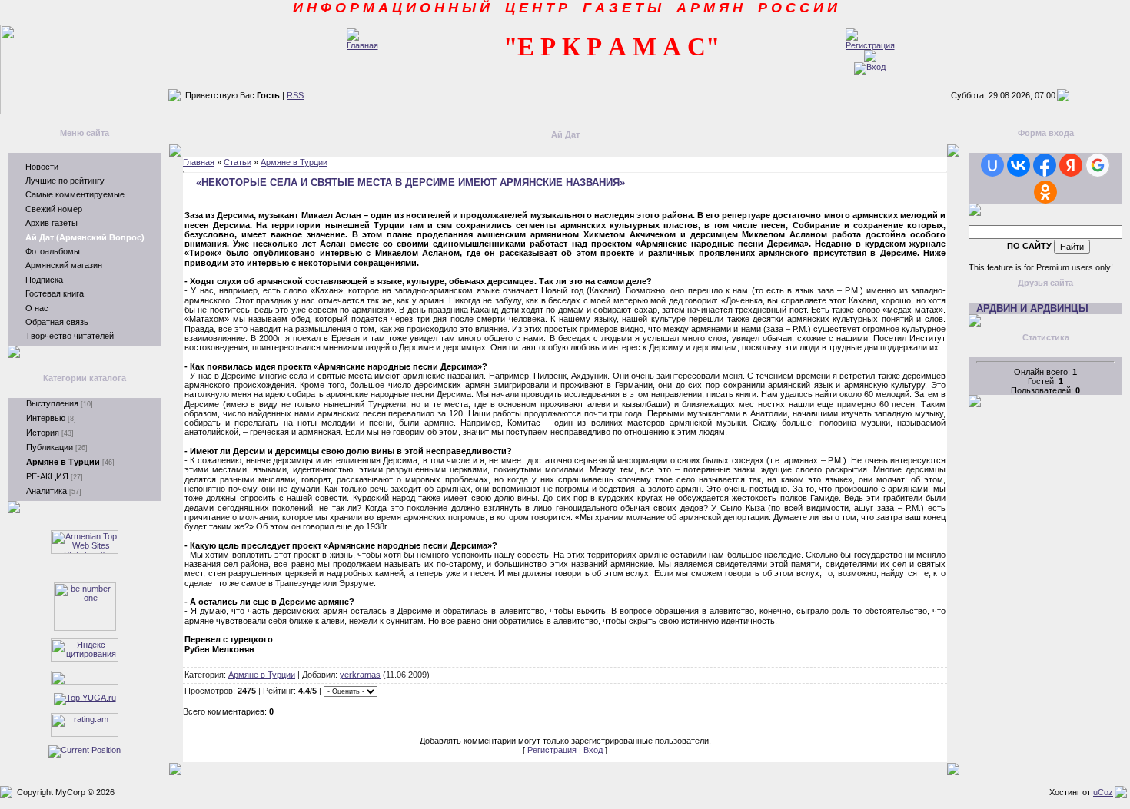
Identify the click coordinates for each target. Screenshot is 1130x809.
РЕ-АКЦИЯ (47, 476)
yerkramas (360, 674)
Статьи (237, 162)
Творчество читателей (69, 335)
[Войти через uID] (992, 165)
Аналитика (46, 491)
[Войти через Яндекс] (1070, 165)
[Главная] (362, 45)
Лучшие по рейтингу (65, 180)
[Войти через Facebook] (1044, 165)
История (42, 432)
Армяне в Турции (63, 461)
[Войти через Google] (1097, 165)
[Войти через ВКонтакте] (1018, 165)
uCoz (1103, 792)
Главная (198, 162)
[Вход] (870, 66)
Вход (593, 749)
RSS (295, 95)
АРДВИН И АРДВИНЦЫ (1032, 308)
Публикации (49, 447)
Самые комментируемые (75, 194)
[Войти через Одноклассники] (1045, 192)
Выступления (52, 403)
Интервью (45, 418)
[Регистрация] (870, 45)
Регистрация (552, 749)
